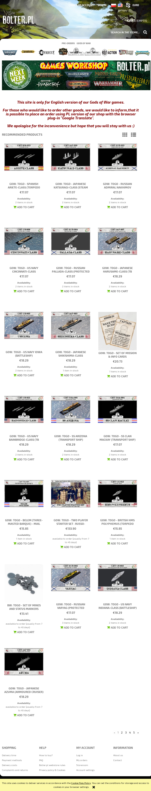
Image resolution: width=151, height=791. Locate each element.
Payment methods (12, 760)
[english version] (120, 5)
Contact (117, 760)
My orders (81, 760)
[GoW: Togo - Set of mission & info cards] (117, 331)
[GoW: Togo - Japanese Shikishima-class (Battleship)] (70, 330)
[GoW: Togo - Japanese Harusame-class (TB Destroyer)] (117, 246)
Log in (79, 755)
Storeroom (82, 765)
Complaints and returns (15, 770)
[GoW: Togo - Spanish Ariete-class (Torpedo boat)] (23, 162)
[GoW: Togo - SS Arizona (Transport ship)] (70, 414)
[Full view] (133, 135)
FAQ (41, 760)
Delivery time (9, 755)
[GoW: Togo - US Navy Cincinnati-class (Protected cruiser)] (23, 246)
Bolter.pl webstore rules (52, 765)
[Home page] (19, 20)
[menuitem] (68, 43)
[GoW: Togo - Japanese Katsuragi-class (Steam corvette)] (70, 162)
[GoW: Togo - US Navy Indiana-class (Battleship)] (117, 583)
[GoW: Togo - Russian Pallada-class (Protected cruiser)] (70, 246)
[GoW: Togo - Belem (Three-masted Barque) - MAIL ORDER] (23, 498)
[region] (76, 75)
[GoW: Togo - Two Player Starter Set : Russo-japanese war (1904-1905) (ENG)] (70, 498)
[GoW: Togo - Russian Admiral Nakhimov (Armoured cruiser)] (117, 162)
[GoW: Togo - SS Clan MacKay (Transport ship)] (117, 414)
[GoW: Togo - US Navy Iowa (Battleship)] (23, 330)
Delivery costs (9, 765)
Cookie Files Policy (81, 783)
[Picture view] (124, 135)
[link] (76, 75)
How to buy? (46, 755)
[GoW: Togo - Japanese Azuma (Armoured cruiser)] (23, 667)
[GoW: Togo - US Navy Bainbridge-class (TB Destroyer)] (23, 414)
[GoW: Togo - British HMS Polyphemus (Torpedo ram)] (117, 498)
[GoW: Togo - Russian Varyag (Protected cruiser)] (70, 583)
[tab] (68, 87)
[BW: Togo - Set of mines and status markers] (23, 583)
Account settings (85, 770)
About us (118, 755)
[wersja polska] (114, 5)
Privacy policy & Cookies (52, 770)
